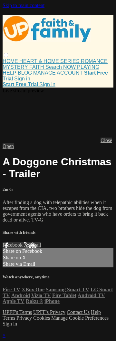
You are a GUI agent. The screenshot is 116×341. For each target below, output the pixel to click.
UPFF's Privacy (49, 312)
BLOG (25, 73)
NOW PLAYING (81, 67)
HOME (11, 61)
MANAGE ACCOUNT (58, 73)
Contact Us (78, 312)
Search (54, 67)
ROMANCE (94, 61)
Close (106, 140)
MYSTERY (16, 67)
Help (96, 312)
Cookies (42, 318)
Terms (9, 318)
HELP (9, 73)
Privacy (24, 318)
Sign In (47, 84)
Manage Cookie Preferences (80, 318)
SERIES (70, 61)
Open (8, 146)
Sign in (22, 78)
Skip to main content (23, 5)
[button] (6, 55)
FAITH (37, 67)
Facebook (13, 245)
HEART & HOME (39, 61)
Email (35, 245)
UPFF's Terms (17, 312)
